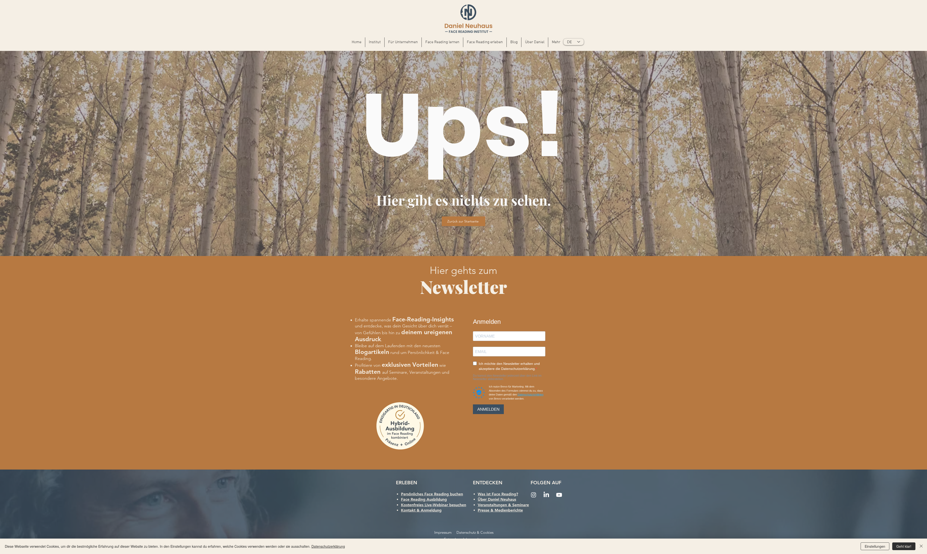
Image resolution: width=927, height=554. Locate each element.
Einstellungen (875, 546)
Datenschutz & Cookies (474, 532)
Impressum (443, 532)
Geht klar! (903, 546)
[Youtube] (559, 495)
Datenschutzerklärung (328, 546)
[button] (403, 42)
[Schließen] (921, 546)
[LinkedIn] (546, 495)
